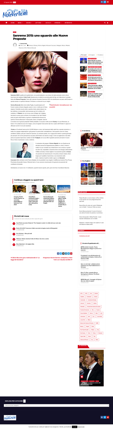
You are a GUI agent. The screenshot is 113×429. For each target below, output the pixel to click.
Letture (38, 22)
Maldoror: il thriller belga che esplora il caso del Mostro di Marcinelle (95, 95)
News (20, 22)
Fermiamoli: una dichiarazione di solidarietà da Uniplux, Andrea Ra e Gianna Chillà (91, 257)
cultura (95, 303)
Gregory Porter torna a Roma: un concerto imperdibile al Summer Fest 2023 (19, 200)
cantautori (89, 296)
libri (89, 316)
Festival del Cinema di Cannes (94, 306)
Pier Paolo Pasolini (84, 329)
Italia (97, 313)
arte (91, 293)
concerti (82, 303)
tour (94, 336)
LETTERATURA (94, 75)
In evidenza (91, 381)
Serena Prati (23, 43)
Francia (98, 309)
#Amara (31, 45)
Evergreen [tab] (91, 54)
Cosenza (89, 303)
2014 (81, 293)
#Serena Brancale (31, 47)
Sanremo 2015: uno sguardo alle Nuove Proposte (91, 148)
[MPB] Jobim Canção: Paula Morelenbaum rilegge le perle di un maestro (91, 248)
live (93, 316)
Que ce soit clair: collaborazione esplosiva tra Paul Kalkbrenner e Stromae (90, 265)
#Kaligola (59, 45)
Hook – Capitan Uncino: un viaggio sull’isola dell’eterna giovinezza (90, 383)
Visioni (28, 22)
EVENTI (89, 75)
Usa (92, 339)
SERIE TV (93, 91)
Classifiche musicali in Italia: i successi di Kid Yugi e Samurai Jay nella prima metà (34, 200)
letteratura (82, 316)
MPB (97, 323)
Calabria (82, 296)
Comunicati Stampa (92, 300)
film (93, 309)
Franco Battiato (83, 313)
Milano (89, 319)
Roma (94, 333)
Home (12, 22)
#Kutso (63, 45)
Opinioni (57, 22)
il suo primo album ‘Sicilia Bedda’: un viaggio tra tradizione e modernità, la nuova (62, 201)
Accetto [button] (74, 426)
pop (98, 329)
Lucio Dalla (99, 316)
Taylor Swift (82, 336)
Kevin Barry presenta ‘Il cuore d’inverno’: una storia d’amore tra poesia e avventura (95, 78)
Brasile (96, 293)
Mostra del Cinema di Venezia (86, 323)
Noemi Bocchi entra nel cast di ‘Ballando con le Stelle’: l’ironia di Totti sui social (95, 70)
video (97, 339)
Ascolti (48, 22)
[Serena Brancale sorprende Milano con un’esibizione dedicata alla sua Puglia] (49, 189)
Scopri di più (81, 426)
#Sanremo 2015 (23, 47)
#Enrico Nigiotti (42, 45)
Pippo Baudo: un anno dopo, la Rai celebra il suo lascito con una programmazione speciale (95, 62)
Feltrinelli (82, 306)
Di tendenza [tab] (99, 54)
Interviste (68, 22)
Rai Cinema (82, 333)
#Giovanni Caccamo (51, 45)
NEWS (89, 58)
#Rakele (68, 45)
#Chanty (36, 45)
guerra (91, 313)
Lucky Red (82, 319)
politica (92, 329)
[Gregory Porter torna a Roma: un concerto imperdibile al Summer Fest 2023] (19, 189)
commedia (82, 300)
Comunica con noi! (84, 236)
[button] (104, 22)
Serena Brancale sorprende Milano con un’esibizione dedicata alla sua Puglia (48, 200)
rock (89, 333)
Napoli (87, 326)
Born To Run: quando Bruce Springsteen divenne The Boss (90, 273)
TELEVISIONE (93, 58)
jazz (101, 313)
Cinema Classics (84, 381)
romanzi (100, 333)
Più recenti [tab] (83, 54)
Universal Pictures (84, 339)
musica (81, 326)
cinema (95, 296)
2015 (86, 293)
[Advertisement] (59, 10)
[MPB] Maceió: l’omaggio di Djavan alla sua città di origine (91, 280)
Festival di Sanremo (84, 309)
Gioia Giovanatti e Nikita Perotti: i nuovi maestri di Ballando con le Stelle (95, 87)
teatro (89, 336)
